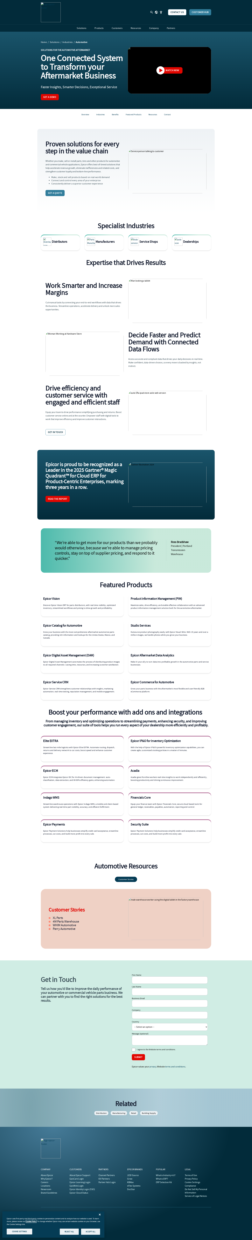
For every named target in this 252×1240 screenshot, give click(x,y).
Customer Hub (200, 12)
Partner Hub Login (107, 1182)
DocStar (131, 1189)
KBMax (130, 1182)
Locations (45, 1185)
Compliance (190, 1185)
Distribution (101, 1113)
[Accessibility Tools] (161, 12)
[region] (53, 1224)
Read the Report (57, 498)
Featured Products (133, 114)
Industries (67, 42)
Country (135, 1021)
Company (136, 1010)
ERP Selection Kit (164, 1182)
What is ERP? (162, 1178)
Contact (167, 114)
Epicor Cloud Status (79, 1192)
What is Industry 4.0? (165, 1175)
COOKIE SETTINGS (19, 1231)
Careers (44, 1182)
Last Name (136, 986)
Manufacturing (118, 1113)
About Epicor (47, 1175)
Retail (133, 1113)
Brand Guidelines (49, 1192)
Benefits (115, 114)
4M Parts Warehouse (66, 921)
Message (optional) (140, 1033)
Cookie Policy (31, 1221)
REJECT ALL (69, 1231)
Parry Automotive (64, 929)
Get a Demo (49, 97)
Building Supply (149, 1113)
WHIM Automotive (64, 925)
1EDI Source (133, 1175)
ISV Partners (104, 1178)
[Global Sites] (156, 12)
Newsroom (46, 1189)
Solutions (55, 42)
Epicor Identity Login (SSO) (82, 1189)
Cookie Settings (192, 1182)
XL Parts (58, 918)
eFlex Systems (133, 1185)
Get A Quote (55, 193)
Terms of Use (191, 1175)
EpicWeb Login (77, 1185)
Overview (85, 114)
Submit (138, 1057)
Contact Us (177, 12)
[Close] (100, 1214)
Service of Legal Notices (196, 1196)
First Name (136, 975)
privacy (152, 1066)
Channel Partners (106, 1175)
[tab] (126, 879)
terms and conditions (175, 1066)
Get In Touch (55, 432)
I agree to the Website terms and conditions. (156, 1049)
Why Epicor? (46, 1178)
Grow (129, 1178)
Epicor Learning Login (80, 1182)
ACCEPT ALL (90, 1231)
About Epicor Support (80, 1175)
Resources (152, 114)
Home (44, 42)
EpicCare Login (77, 1178)
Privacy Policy (191, 1178)
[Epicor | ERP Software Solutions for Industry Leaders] (51, 12)
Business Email (138, 998)
